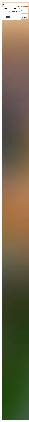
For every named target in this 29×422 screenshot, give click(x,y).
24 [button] (15, 15)
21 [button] (11, 15)
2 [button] (9, 11)
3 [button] (15, 11)
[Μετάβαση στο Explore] (1, 6)
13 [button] (5, 14)
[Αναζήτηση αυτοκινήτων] (1, 5)
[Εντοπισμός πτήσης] (1, 7)
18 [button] (2, 15)
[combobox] (8, 6)
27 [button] (19, 15)
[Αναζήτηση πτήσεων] (1, 2)
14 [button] (11, 14)
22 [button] (12, 15)
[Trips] (1, 9)
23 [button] (9, 15)
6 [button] (19, 11)
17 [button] (15, 14)
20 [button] (5, 15)
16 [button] (9, 14)
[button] (1, 1)
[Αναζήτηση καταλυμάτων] (1, 3)
